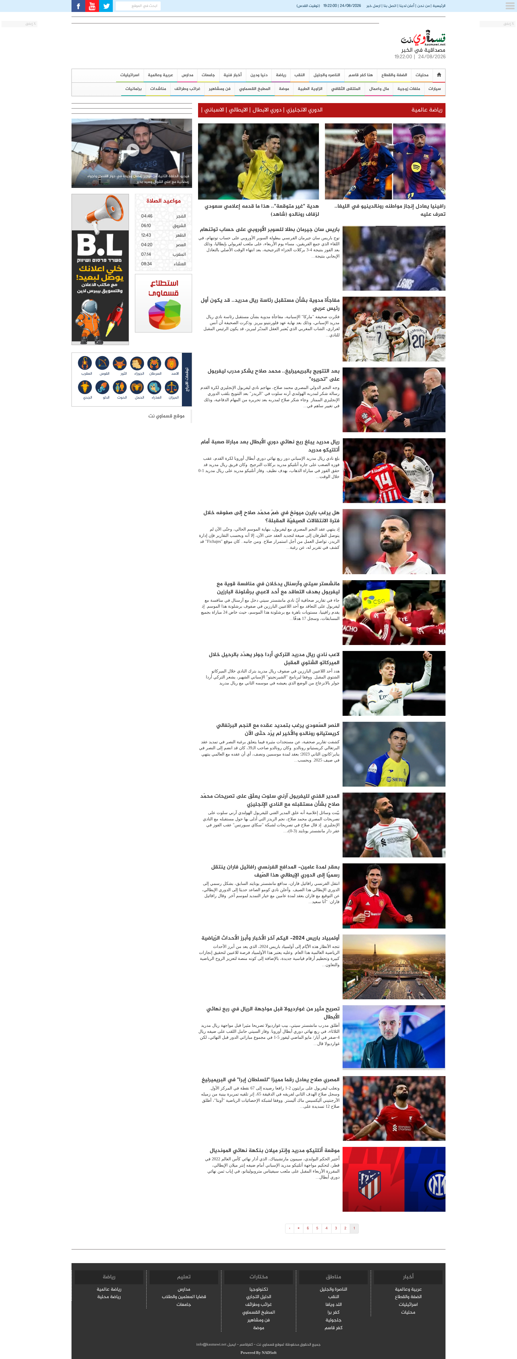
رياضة (281, 75)
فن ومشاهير (220, 88)
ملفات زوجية (408, 88)
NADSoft (269, 1353)
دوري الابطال (266, 110)
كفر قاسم (334, 1328)
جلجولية (334, 1320)
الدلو (106, 397)
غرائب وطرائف (187, 88)
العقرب (86, 373)
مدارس (187, 75)
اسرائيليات (129, 75)
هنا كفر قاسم (361, 75)
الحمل (139, 397)
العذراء (157, 397)
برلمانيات (133, 88)
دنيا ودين (258, 75)
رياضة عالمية (109, 1289)
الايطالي (238, 110)
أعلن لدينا (406, 6)
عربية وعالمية (160, 75)
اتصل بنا (390, 6)
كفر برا (334, 1312)
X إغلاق (509, 24)
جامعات (208, 75)
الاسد (175, 373)
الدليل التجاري (258, 1297)
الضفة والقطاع (394, 75)
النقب (299, 75)
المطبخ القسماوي (254, 88)
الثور (124, 373)
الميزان (174, 397)
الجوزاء (139, 373)
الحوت (122, 397)
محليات (422, 75)
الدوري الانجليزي (304, 110)
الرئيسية (439, 6)
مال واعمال (379, 88)
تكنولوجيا (259, 1289)
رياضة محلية (109, 1297)
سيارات (434, 88)
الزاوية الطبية (310, 88)
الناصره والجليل (327, 75)
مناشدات (158, 88)
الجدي (87, 397)
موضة (284, 88)
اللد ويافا (334, 1305)
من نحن (423, 6)
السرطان (155, 373)
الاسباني (214, 110)
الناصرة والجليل (333, 1289)
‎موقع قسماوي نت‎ (166, 416)
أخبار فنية (232, 75)
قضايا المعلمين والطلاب (184, 1297)
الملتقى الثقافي (346, 88)
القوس (105, 373)
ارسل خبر (374, 6)
